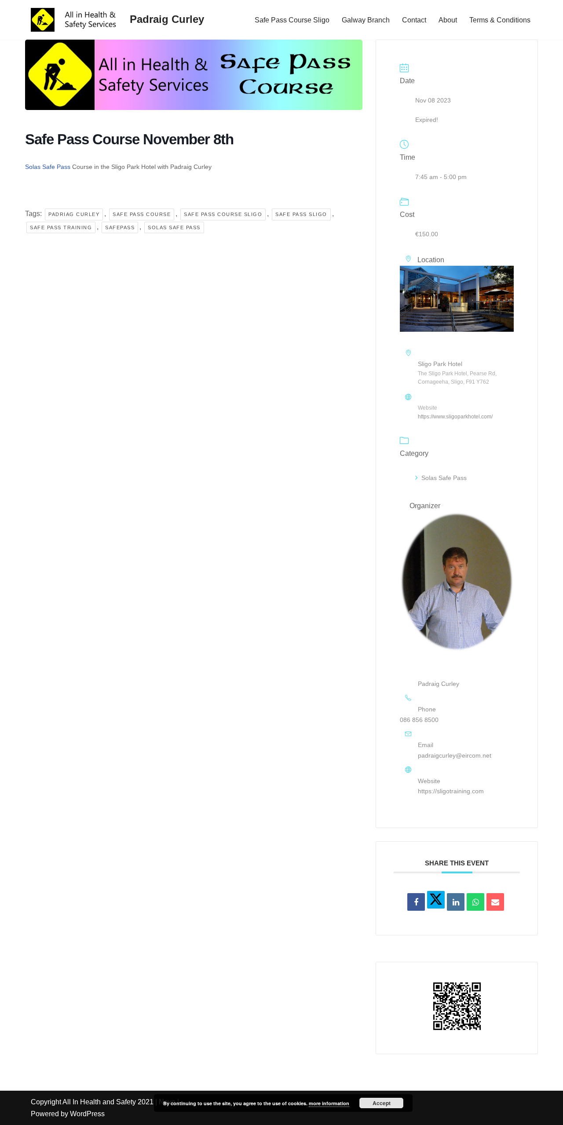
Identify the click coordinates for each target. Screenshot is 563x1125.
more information (329, 1103)
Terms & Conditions (499, 20)
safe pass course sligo (223, 214)
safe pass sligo (301, 214)
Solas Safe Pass (47, 166)
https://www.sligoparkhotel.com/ (455, 417)
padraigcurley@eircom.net (454, 755)
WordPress (87, 1114)
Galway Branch (366, 20)
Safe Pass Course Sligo (292, 20)
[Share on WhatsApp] (475, 902)
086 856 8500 (419, 719)
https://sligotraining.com (451, 791)
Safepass (120, 227)
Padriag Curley (73, 214)
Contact (414, 20)
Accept (382, 1103)
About (448, 20)
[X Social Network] (436, 900)
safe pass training (61, 227)
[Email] (495, 902)
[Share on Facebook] (416, 902)
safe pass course (142, 214)
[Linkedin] (455, 902)
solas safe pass (174, 227)
